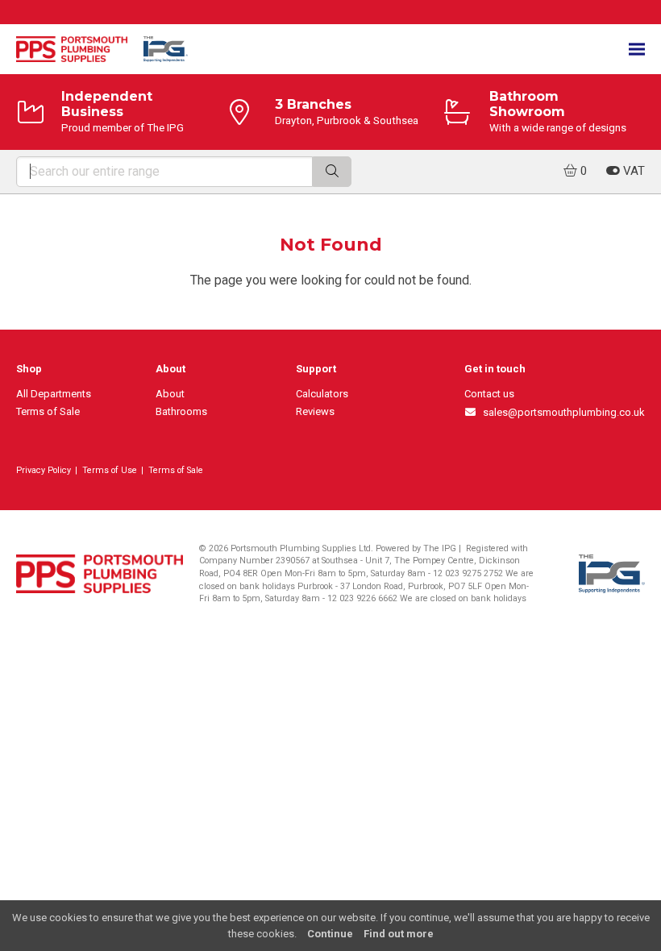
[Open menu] (637, 50)
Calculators (322, 394)
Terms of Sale (48, 411)
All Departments (53, 394)
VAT (632, 171)
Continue (330, 934)
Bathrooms (181, 411)
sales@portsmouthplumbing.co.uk (561, 412)
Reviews (315, 411)
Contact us (489, 394)
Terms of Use (109, 470)
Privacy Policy (43, 470)
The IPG (439, 548)
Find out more (399, 934)
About (170, 394)
